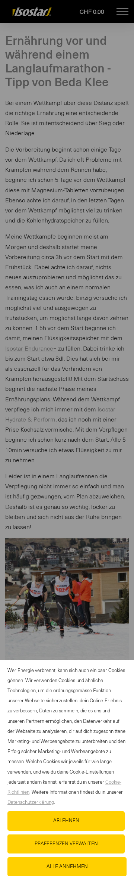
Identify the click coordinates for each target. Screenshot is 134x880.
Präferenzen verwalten (66, 844)
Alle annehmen (67, 866)
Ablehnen (66, 820)
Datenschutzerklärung (30, 802)
